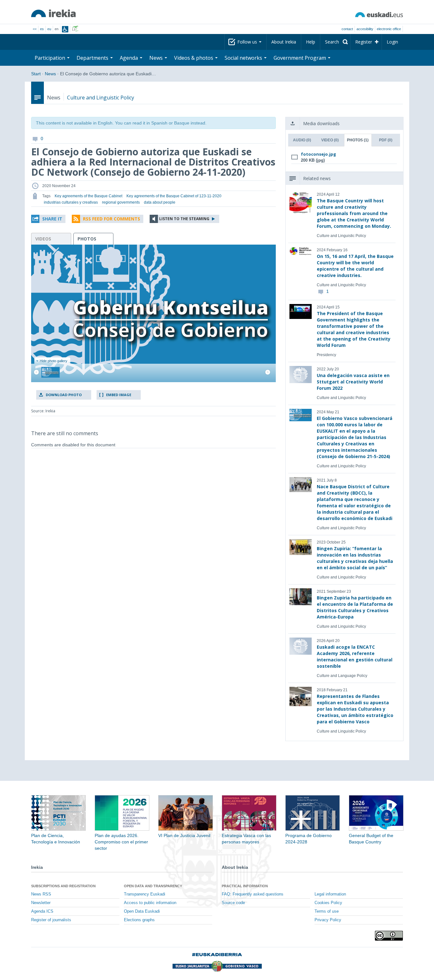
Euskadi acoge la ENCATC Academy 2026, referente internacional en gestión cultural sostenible (354, 656)
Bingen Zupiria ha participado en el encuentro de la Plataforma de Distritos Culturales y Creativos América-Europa (355, 607)
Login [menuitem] (392, 42)
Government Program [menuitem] (300, 57)
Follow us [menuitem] (247, 42)
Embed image (118, 394)
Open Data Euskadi (142, 911)
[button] (48, 219)
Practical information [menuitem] (245, 886)
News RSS (41, 894)
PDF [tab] (385, 140)
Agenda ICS (42, 911)
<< (35, 29)
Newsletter (41, 903)
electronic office (389, 29)
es (42, 29)
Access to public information (150, 903)
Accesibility (364, 29)
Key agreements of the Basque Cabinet (88, 196)
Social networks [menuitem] (244, 57)
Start (36, 73)
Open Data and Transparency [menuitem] (153, 886)
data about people (159, 202)
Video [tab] (330, 140)
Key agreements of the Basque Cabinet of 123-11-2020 (173, 196)
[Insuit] (65, 29)
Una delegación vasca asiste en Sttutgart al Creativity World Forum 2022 (353, 381)
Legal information (330, 894)
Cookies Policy (328, 903)
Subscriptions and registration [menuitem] (63, 886)
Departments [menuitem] (93, 57)
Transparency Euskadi (144, 894)
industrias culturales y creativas (71, 202)
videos (43, 239)
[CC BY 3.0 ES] (389, 936)
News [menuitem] (156, 57)
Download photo (64, 394)
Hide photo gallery (53, 361)
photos (87, 239)
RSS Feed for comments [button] (111, 219)
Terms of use (327, 911)
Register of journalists (51, 920)
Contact (347, 29)
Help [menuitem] (310, 42)
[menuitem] (335, 42)
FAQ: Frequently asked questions (252, 894)
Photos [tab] (358, 140)
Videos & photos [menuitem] (194, 57)
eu (49, 29)
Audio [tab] (302, 140)
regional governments (121, 202)
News (50, 73)
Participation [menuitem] (50, 57)
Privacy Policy (328, 920)
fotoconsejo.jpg (318, 154)
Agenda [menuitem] (129, 57)
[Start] (53, 13)
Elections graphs (139, 920)
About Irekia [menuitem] (283, 42)
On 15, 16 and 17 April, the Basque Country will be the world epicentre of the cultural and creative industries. (355, 265)
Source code (233, 903)
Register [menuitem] (363, 42)
